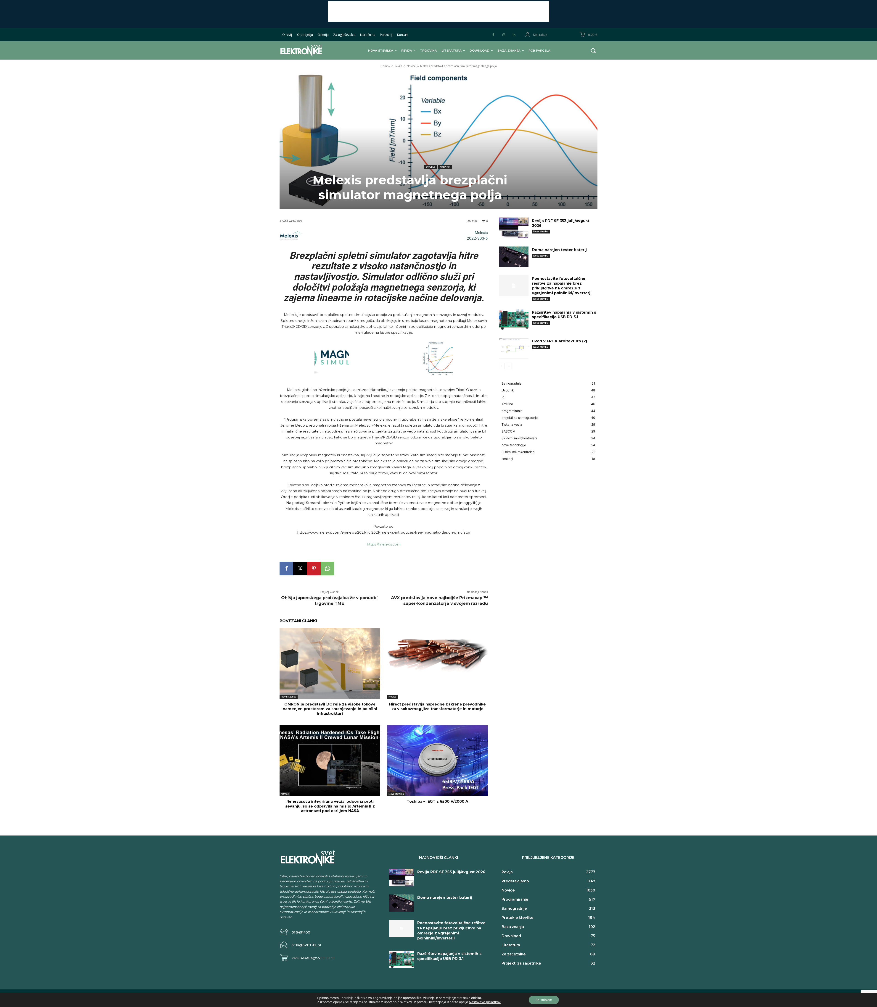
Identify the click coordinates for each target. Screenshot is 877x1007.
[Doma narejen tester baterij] (513, 257)
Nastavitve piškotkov (485, 1002)
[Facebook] (493, 35)
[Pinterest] (314, 568)
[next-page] (509, 366)
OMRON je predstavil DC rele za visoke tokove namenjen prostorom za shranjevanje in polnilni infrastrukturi (330, 709)
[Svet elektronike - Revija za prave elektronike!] (308, 50)
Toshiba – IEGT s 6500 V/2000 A (437, 801)
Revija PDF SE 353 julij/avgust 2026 (451, 872)
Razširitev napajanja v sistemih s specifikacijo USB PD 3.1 (564, 314)
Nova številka (288, 696)
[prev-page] (502, 366)
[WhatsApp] (327, 568)
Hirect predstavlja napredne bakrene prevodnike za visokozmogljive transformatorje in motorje (437, 706)
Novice (411, 66)
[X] (300, 568)
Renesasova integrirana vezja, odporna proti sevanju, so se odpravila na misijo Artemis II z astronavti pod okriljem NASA (330, 806)
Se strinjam (544, 1000)
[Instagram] (504, 35)
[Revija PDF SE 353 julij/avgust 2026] (513, 228)
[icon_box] (295, 932)
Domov (385, 66)
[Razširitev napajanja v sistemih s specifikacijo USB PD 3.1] (513, 319)
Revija (398, 66)
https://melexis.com (384, 544)
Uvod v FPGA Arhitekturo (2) (559, 341)
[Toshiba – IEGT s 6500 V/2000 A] (437, 760)
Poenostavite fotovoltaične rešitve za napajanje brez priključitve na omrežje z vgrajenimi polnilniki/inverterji (562, 285)
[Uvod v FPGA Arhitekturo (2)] (513, 348)
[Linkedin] (514, 35)
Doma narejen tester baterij (559, 250)
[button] (593, 50)
